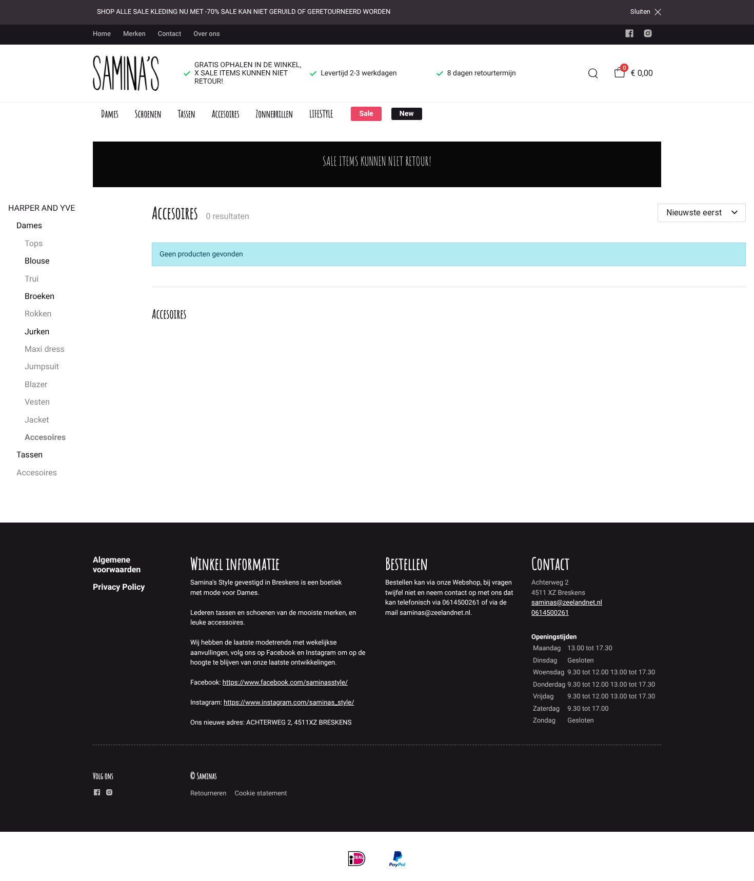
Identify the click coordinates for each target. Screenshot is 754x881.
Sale (366, 114)
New (407, 114)
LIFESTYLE (321, 113)
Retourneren (208, 793)
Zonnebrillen (274, 113)
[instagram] (648, 36)
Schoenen (148, 113)
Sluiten (640, 11)
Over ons (206, 34)
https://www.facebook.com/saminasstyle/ (285, 683)
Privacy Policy (119, 587)
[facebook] (629, 36)
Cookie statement (260, 793)
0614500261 (550, 613)
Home (102, 34)
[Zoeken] (593, 73)
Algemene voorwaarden (117, 564)
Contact (170, 34)
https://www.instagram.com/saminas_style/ (289, 703)
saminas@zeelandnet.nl (566, 603)
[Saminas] (126, 73)
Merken (134, 34)
